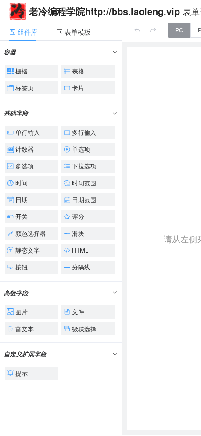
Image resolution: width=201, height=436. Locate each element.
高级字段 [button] (16, 292)
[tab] (28, 31)
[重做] (153, 30)
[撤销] (137, 30)
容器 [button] (10, 51)
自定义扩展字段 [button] (25, 353)
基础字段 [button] (16, 113)
